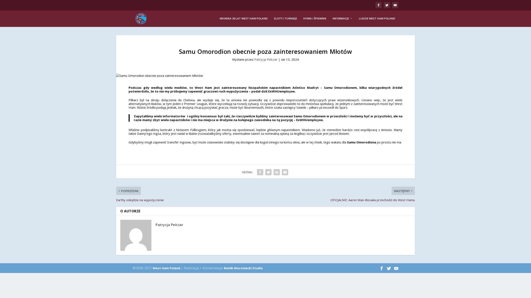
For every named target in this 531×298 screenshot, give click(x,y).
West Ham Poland (166, 268)
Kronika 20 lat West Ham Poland (244, 18)
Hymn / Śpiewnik (314, 18)
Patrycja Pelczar (266, 59)
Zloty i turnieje (285, 18)
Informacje (340, 18)
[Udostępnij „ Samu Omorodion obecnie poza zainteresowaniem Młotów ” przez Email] (285, 172)
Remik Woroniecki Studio (243, 268)
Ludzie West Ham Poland (377, 18)
